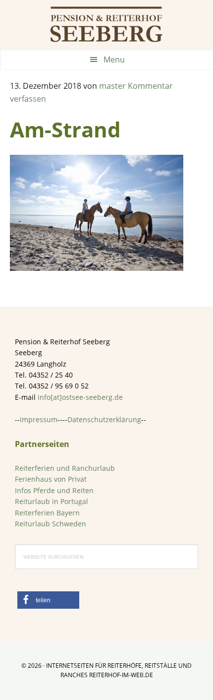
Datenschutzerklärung (104, 419)
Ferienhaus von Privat (51, 479)
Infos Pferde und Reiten (54, 490)
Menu (114, 59)
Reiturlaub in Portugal (51, 501)
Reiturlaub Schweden (50, 523)
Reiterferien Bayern (47, 512)
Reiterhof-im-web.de (121, 675)
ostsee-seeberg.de (106, 25)
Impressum (38, 419)
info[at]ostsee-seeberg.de (80, 397)
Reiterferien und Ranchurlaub (65, 468)
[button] (48, 600)
